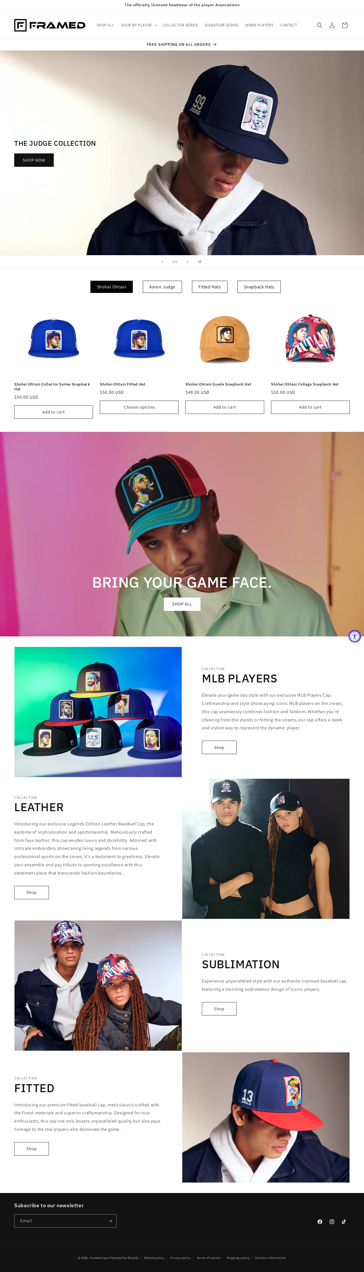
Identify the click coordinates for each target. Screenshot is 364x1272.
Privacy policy (180, 1258)
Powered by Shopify (124, 1258)
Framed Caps (99, 1258)
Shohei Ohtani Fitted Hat (122, 384)
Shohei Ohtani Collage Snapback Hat (305, 384)
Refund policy (154, 1258)
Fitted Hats (209, 287)
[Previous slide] (162, 261)
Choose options (139, 407)
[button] (138, 25)
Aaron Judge (162, 287)
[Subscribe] (110, 1221)
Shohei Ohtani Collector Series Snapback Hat (52, 387)
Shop (219, 747)
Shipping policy (238, 1258)
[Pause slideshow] (201, 261)
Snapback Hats (259, 287)
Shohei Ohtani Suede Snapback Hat (218, 384)
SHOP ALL (182, 604)
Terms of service (209, 1258)
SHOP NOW (103, 160)
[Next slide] (187, 261)
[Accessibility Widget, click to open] (354, 636)
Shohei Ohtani (112, 287)
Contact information (270, 1258)
